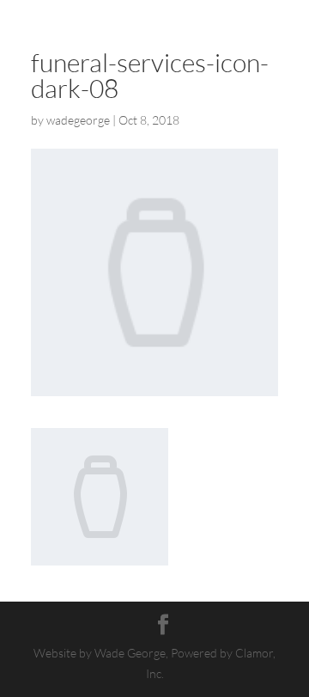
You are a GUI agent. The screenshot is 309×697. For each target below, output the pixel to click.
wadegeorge (78, 120)
